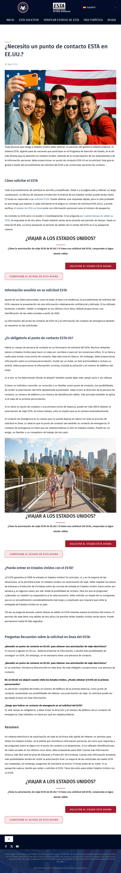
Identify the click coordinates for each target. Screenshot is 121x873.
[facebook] (6, 846)
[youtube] (17, 846)
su (7, 859)
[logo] (23, 3)
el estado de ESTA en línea (28, 208)
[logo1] (61, 3)
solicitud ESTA (41, 199)
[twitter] (11, 846)
